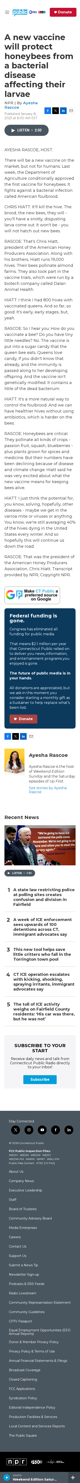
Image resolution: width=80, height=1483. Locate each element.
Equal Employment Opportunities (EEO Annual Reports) (39, 1332)
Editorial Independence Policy (32, 1407)
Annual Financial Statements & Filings (38, 1361)
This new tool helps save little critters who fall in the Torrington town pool (42, 954)
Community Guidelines (26, 1312)
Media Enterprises (23, 1228)
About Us (16, 1172)
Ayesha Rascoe (48, 755)
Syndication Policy (23, 1398)
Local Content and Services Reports (37, 1426)
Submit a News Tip (23, 1265)
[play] (7, 1477)
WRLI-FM (53, 1159)
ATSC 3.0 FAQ (45, 1163)
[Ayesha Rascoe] (14, 762)
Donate (65, 12)
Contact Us (17, 1246)
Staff (12, 1200)
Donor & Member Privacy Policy (34, 1342)
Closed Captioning (23, 1379)
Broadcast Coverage (24, 1370)
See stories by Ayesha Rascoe (48, 790)
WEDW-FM (16, 1159)
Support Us (17, 1256)
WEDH (13, 1155)
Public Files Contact (21, 1163)
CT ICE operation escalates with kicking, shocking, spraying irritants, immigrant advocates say (43, 982)
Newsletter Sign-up (24, 1275)
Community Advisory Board (30, 1218)
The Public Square (23, 1436)
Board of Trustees (22, 1209)
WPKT (41, 1159)
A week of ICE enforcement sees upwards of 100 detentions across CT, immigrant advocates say (42, 927)
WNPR (30, 1159)
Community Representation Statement (40, 1303)
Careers (15, 1237)
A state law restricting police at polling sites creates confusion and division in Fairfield (44, 897)
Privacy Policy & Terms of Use (32, 1351)
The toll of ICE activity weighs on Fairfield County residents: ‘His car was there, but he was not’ (44, 1011)
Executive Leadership (25, 1190)
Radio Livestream (22, 1293)
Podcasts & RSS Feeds (26, 1284)
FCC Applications (22, 1389)
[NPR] (17, 1461)
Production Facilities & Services (33, 1417)
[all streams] (74, 1477)
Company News (21, 1181)
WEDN (24, 1155)
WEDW (35, 1155)
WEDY (46, 1155)
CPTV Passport (20, 1321)
